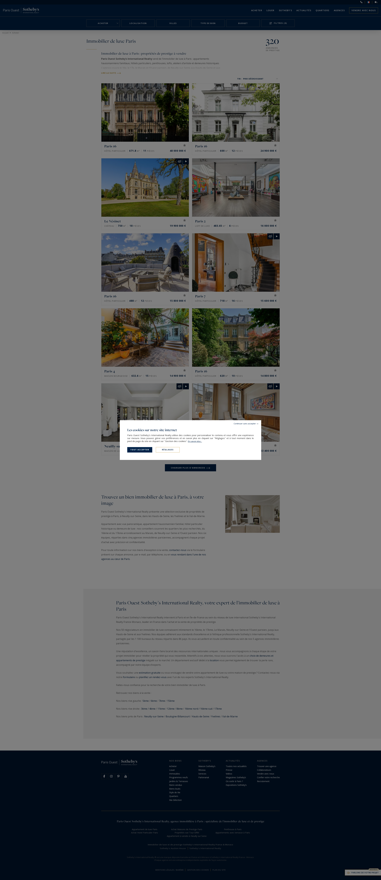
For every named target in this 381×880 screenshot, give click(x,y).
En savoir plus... (195, 441)
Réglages (168, 449)
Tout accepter (139, 449)
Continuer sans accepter (245, 423)
